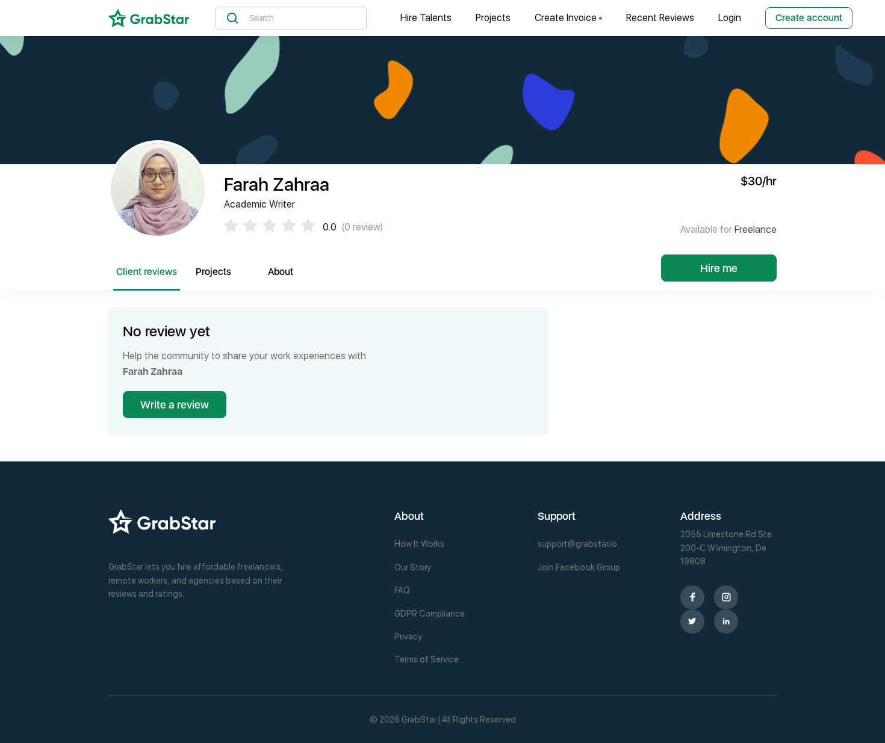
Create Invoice (567, 17)
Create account (808, 17)
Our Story (412, 567)
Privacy (408, 636)
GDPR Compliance (429, 613)
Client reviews (146, 271)
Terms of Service (426, 659)
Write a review (174, 404)
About (280, 271)
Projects (493, 17)
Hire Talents (426, 17)
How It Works (419, 544)
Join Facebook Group (579, 567)
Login (729, 17)
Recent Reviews (660, 17)
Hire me (719, 268)
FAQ (402, 590)
